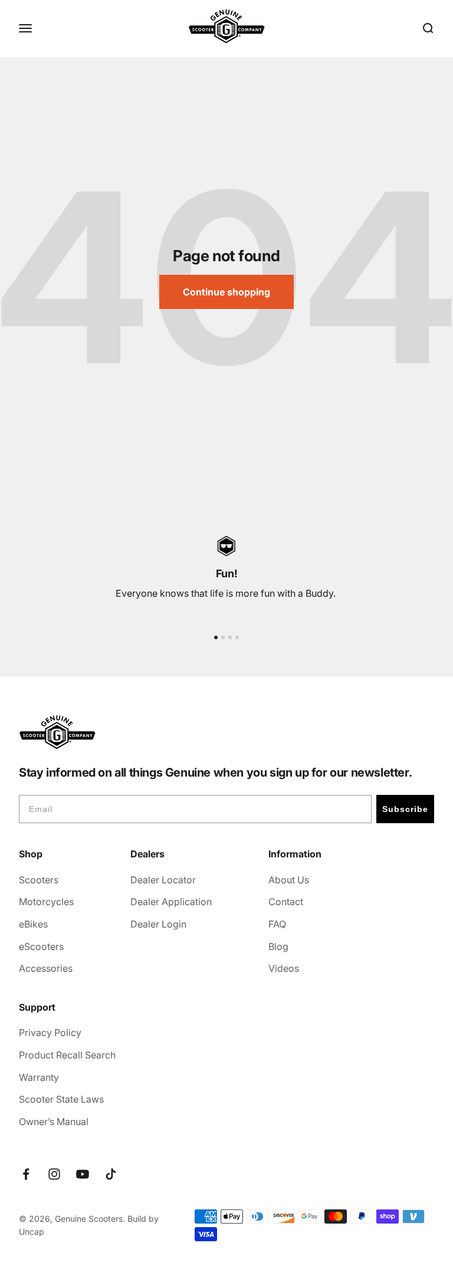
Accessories (46, 968)
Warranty (39, 1077)
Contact (285, 902)
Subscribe (405, 809)
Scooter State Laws (61, 1099)
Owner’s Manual (53, 1121)
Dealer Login (158, 924)
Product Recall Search (67, 1055)
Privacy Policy (50, 1032)
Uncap (31, 1232)
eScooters (41, 946)
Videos (283, 968)
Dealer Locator (163, 880)
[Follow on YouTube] (83, 1174)
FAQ (277, 924)
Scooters (38, 880)
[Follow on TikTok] (111, 1174)
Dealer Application (171, 902)
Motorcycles (46, 902)
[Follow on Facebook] (26, 1174)
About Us (288, 880)
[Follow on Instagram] (54, 1174)
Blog (278, 946)
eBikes (33, 924)
